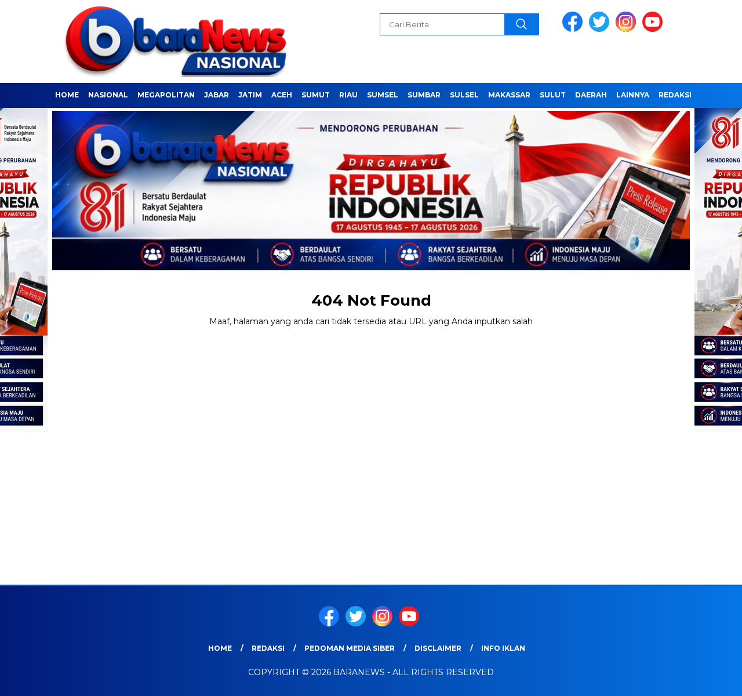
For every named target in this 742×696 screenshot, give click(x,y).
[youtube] (654, 29)
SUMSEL (382, 94)
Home (67, 94)
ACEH (281, 94)
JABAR (216, 94)
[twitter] (601, 29)
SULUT (553, 94)
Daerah (591, 94)
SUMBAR (424, 94)
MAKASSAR (509, 94)
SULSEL (464, 94)
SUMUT (315, 94)
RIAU (348, 94)
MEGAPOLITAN (166, 94)
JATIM (250, 94)
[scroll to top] (710, 678)
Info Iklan (503, 648)
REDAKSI (675, 94)
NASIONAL (108, 94)
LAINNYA (632, 94)
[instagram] (628, 29)
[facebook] (574, 29)
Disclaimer (437, 648)
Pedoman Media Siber (349, 648)
